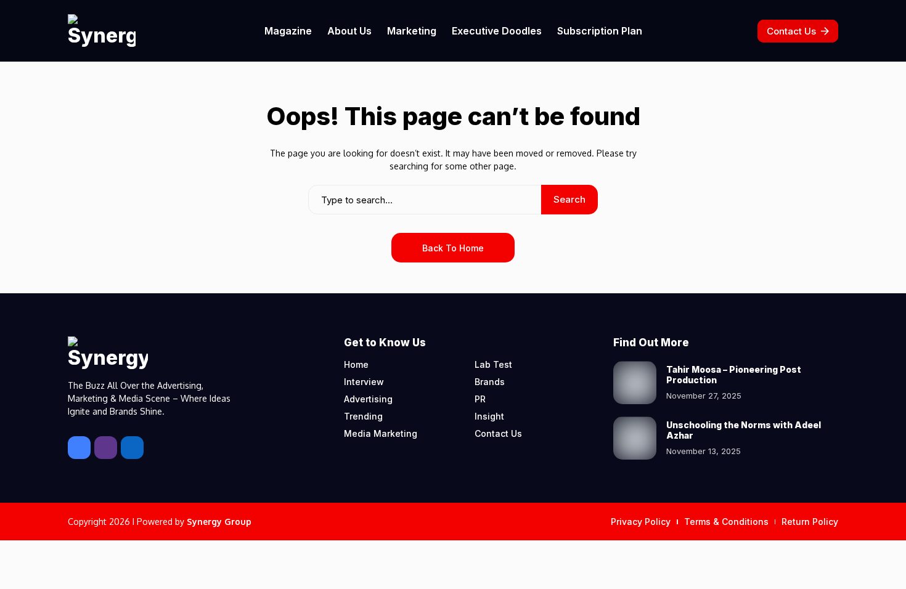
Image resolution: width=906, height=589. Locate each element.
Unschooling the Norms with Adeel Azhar (743, 430)
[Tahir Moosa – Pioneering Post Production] (634, 382)
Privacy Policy (641, 521)
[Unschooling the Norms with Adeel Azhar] (634, 438)
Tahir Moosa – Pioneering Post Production (733, 374)
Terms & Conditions (726, 521)
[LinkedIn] (132, 447)
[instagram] (105, 447)
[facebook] (79, 447)
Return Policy (810, 521)
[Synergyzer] (102, 30)
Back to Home (453, 248)
